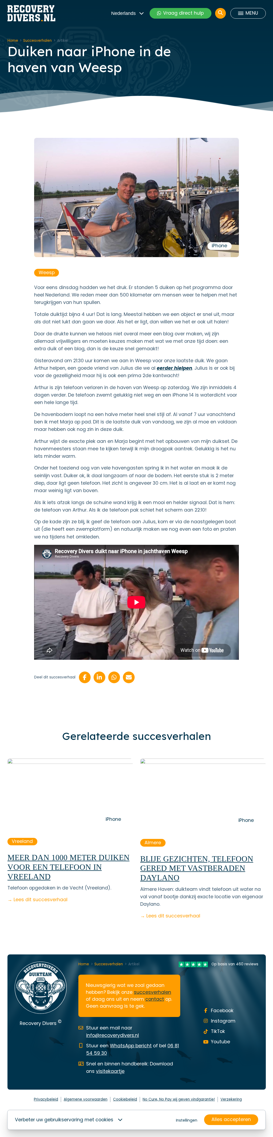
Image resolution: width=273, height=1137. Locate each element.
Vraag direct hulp (183, 13)
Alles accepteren (231, 1119)
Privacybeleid (46, 1099)
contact (154, 999)
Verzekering (231, 1099)
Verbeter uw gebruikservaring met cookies (64, 1120)
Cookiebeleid (125, 1099)
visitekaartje (110, 1071)
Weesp (47, 272)
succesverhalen (152, 992)
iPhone (219, 245)
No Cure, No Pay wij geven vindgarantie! (179, 1099)
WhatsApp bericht (131, 1046)
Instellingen (186, 1120)
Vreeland (22, 841)
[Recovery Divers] (31, 13)
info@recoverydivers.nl (112, 1035)
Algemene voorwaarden (85, 1099)
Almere (152, 842)
